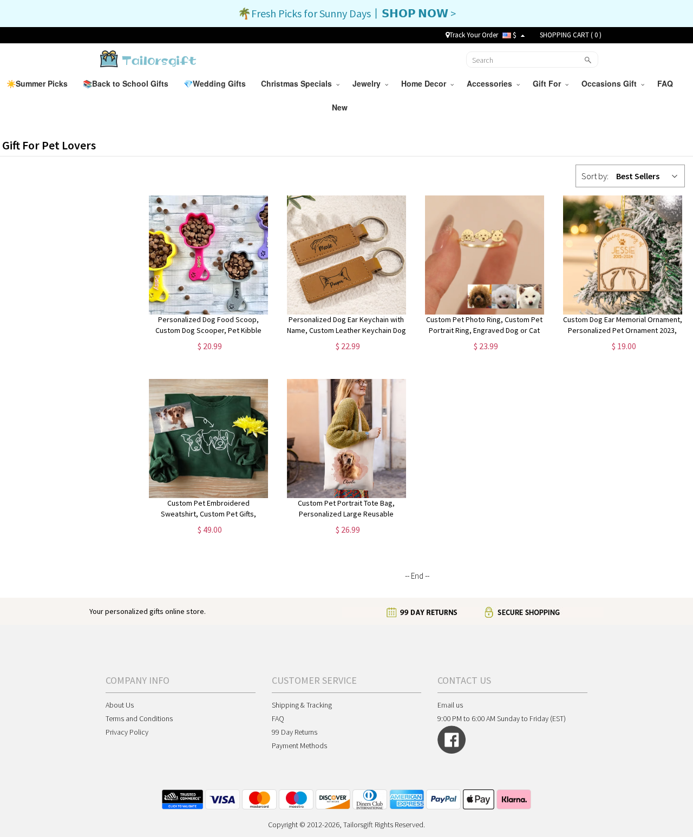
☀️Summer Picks (38, 83)
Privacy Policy (127, 732)
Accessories (492, 83)
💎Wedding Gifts (216, 83)
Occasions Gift (611, 83)
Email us (450, 705)
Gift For (549, 83)
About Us (120, 705)
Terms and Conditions (139, 718)
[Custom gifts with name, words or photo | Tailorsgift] (147, 58)
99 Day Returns (294, 732)
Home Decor (425, 83)
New (341, 107)
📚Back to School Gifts (127, 83)
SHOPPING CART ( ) (571, 35)
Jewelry (368, 83)
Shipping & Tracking (302, 705)
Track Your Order (473, 35)
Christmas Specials (298, 83)
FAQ (666, 83)
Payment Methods (299, 745)
